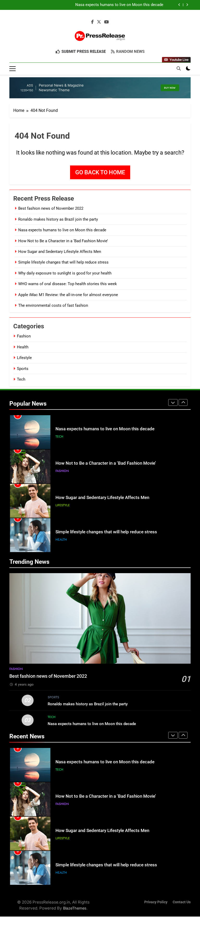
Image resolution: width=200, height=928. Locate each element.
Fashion (24, 336)
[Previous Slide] (179, 5)
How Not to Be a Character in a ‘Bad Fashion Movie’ (63, 241)
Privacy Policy (155, 902)
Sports (22, 368)
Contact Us (182, 902)
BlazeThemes (74, 908)
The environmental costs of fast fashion (53, 305)
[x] (99, 22)
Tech (21, 379)
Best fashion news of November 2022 (50, 208)
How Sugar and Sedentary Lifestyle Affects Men (59, 251)
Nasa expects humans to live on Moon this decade (119, 5)
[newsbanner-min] (100, 88)
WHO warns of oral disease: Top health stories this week (67, 283)
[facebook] (92, 22)
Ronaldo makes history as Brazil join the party (58, 219)
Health (22, 347)
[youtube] (106, 22)
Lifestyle (24, 357)
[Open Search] (179, 68)
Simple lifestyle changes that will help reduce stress (63, 262)
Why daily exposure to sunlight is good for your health (64, 273)
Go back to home (100, 172)
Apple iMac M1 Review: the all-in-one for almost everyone (68, 294)
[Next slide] (187, 5)
